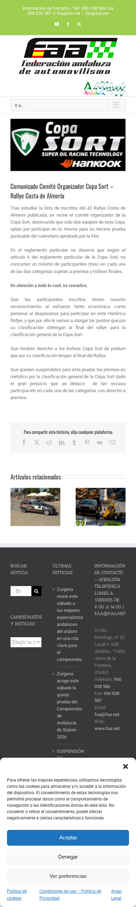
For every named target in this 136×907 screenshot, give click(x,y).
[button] (125, 766)
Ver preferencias (68, 876)
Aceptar (68, 837)
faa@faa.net (97, 13)
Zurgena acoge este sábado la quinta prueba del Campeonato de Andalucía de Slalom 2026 (68, 705)
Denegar (68, 857)
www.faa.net (107, 728)
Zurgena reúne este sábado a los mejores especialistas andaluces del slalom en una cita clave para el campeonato (68, 624)
